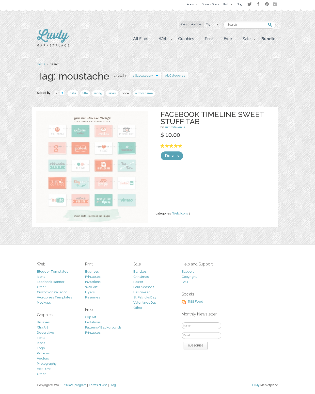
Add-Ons (44, 369)
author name (144, 93)
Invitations (92, 282)
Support (188, 271)
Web (175, 213)
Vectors (43, 358)
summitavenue (175, 127)
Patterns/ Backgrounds (103, 327)
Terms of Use (98, 385)
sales (112, 93)
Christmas (141, 277)
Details (172, 155)
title (85, 93)
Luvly (256, 385)
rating (98, 93)
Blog (113, 385)
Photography (47, 363)
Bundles (139, 271)
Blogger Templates (52, 271)
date (73, 93)
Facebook (258, 4)
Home (41, 64)
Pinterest (266, 4)
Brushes (43, 322)
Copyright (189, 277)
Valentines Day (145, 302)
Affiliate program (74, 385)
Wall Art (91, 287)
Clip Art (42, 327)
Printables (92, 277)
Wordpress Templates (54, 297)
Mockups (44, 302)
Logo (41, 348)
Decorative (45, 332)
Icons (184, 213)
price (125, 93)
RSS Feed (195, 301)
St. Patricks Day (144, 297)
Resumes (92, 297)
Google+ (275, 4)
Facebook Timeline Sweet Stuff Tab (212, 118)
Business (92, 271)
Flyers (89, 292)
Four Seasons (143, 287)
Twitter (249, 4)
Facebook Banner (50, 282)
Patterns (43, 353)
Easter (138, 282)
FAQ (185, 282)
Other (41, 287)
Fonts (41, 338)
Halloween (142, 292)
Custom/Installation (52, 292)
